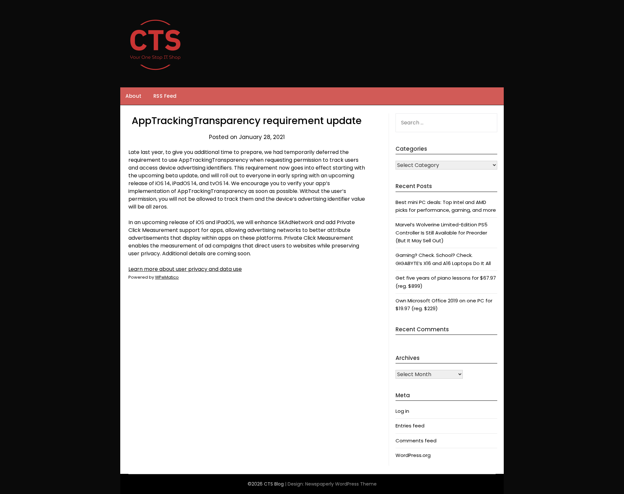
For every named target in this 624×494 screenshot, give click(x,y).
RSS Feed (165, 96)
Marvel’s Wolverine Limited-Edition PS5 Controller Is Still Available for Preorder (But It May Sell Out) (442, 232)
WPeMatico (167, 277)
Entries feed (410, 425)
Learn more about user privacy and (185, 269)
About (133, 96)
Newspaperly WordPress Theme (341, 484)
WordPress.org (413, 455)
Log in (402, 411)
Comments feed (416, 440)
